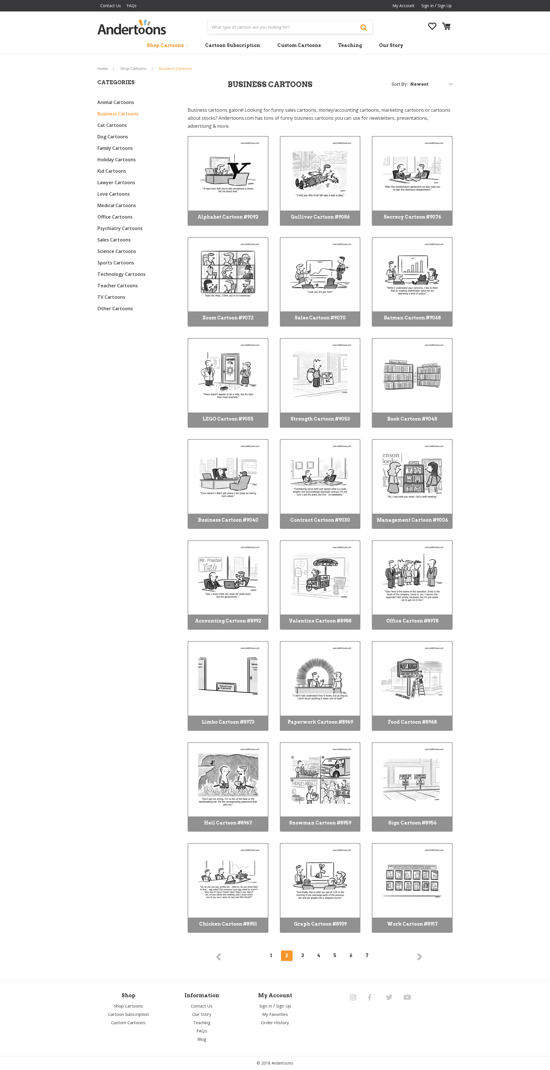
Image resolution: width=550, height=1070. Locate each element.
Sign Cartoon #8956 (412, 823)
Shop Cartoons (165, 45)
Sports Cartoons (115, 263)
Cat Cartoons (112, 125)
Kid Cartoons (111, 171)
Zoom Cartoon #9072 (228, 318)
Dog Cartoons (112, 136)
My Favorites (275, 1014)
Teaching (350, 45)
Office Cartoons (115, 217)
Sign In (265, 1006)
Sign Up (445, 5)
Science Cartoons (116, 251)
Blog (201, 1039)
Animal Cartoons (115, 102)
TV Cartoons (111, 297)
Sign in (427, 5)
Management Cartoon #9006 (412, 520)
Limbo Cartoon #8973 (228, 722)
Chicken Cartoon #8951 (228, 924)
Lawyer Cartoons (116, 182)
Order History (275, 1022)
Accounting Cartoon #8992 (228, 621)
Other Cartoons (115, 308)
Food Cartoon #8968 (412, 722)
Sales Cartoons (114, 240)
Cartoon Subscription (232, 45)
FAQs (132, 5)
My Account (403, 5)
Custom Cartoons (299, 45)
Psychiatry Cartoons (120, 228)
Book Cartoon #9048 (412, 419)
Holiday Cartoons (116, 159)
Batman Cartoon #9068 (412, 318)
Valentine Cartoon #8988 (320, 621)
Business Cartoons (118, 114)
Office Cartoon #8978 (412, 621)
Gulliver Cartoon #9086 (320, 217)
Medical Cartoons (116, 205)
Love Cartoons (113, 194)
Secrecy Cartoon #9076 (412, 217)
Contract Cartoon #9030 (320, 520)
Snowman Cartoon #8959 (320, 823)
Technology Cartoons (121, 274)
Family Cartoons (115, 148)
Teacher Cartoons (117, 285)
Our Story (391, 45)
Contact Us (110, 5)
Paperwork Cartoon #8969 (320, 722)
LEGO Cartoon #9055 (228, 419)
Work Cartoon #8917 (412, 924)
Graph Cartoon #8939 (320, 924)
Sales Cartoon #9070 (320, 318)
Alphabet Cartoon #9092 (228, 217)
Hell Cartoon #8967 (228, 823)
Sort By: (400, 84)
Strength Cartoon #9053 (320, 419)
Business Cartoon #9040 (228, 520)
